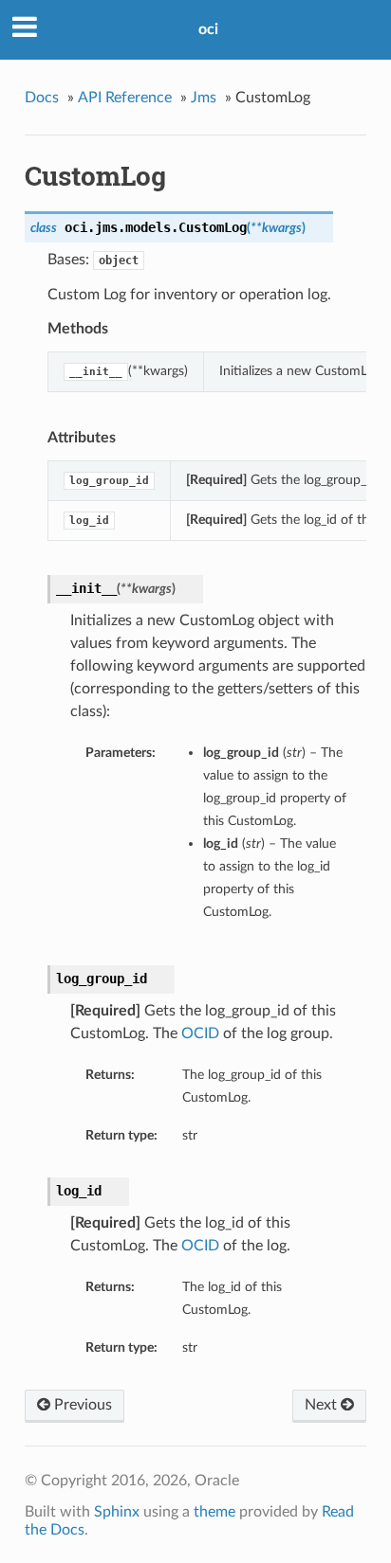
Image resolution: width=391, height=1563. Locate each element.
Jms (203, 97)
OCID (200, 1033)
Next (323, 1404)
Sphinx (117, 1511)
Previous (81, 1404)
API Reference (125, 97)
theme (214, 1511)
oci (208, 29)
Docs (42, 97)
